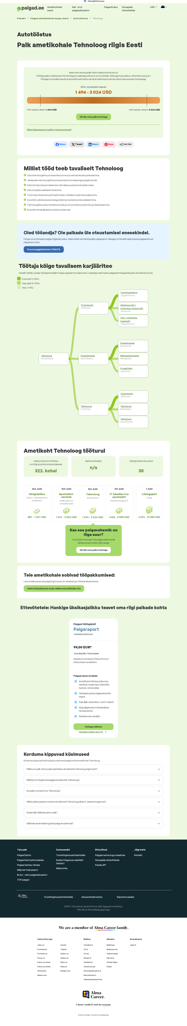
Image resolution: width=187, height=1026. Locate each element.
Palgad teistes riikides (28, 865)
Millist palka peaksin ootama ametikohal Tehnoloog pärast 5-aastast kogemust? (66, 801)
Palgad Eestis (24, 855)
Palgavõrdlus (111, 7)
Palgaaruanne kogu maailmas (110, 855)
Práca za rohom (43, 962)
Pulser (109, 966)
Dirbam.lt (87, 958)
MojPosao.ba (112, 949)
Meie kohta (61, 868)
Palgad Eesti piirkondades (30, 860)
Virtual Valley (112, 962)
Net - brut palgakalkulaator (81, 9)
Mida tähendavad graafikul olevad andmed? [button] (49, 129)
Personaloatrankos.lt (92, 971)
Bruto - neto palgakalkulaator (32, 874)
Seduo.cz (65, 953)
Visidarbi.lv (88, 962)
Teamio (64, 949)
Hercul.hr (110, 958)
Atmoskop (41, 971)
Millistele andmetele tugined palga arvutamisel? (50, 823)
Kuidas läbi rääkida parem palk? (42, 812)
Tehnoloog (46, 355)
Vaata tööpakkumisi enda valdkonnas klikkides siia (54, 588)
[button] (164, 7)
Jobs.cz (40, 945)
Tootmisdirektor (129, 292)
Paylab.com (65, 971)
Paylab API (100, 865)
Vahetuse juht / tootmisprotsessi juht (131, 307)
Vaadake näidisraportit (91, 732)
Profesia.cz (42, 953)
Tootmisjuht (87, 305)
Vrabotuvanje (112, 953)
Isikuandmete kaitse (91, 897)
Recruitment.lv (90, 975)
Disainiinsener (88, 355)
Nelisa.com (42, 975)
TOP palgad (23, 879)
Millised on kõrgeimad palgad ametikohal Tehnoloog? (53, 780)
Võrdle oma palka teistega (93, 116)
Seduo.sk (64, 958)
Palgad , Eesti (49, 18)
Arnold (63, 945)
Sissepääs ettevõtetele (128, 9)
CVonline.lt (88, 945)
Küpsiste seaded (125, 897)
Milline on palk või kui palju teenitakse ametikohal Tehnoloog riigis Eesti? (62, 769)
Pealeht (21, 18)
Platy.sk (64, 966)
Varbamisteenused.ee (93, 979)
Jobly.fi (133, 945)
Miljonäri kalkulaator (27, 870)
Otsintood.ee (89, 966)
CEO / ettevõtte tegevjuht (128, 320)
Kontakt (138, 855)
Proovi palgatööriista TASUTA (43, 249)
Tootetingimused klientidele (70, 855)
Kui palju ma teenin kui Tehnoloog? (43, 790)
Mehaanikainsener (129, 355)
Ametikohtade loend (54, 9)
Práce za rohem (44, 966)
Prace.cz (41, 958)
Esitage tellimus (93, 726)
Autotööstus (80, 18)
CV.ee (86, 953)
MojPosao (111, 945)
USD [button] (152, 7)
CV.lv (86, 949)
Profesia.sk (42, 949)
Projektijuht (126, 368)
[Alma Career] (93, 995)
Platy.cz (64, 962)
